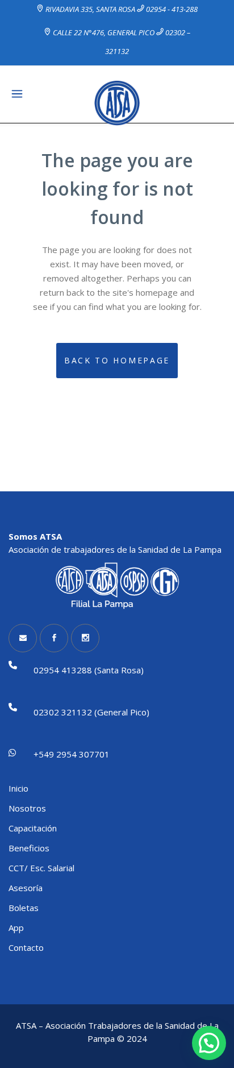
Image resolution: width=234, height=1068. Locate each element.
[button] (209, 1043)
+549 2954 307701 (72, 754)
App (16, 927)
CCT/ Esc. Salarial (41, 868)
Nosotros (27, 808)
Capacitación (33, 828)
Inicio (18, 788)
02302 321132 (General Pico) (91, 712)
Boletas (24, 907)
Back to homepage (117, 360)
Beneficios (29, 848)
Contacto (26, 947)
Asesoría (26, 887)
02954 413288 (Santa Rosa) (89, 670)
